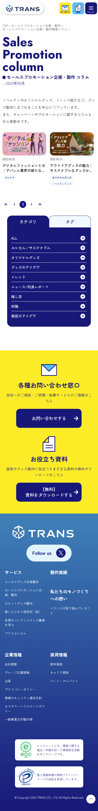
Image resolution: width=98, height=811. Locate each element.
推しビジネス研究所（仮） (23, 611)
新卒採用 (56, 664)
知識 (14, 306)
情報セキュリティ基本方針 (23, 698)
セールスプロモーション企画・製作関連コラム (34, 29)
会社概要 (11, 664)
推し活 (16, 296)
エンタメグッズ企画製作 (22, 582)
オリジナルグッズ (61, 177)
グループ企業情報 (17, 672)
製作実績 (58, 572)
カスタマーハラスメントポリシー (25, 708)
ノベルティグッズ (61, 183)
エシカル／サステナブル (30, 247)
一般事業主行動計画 (19, 719)
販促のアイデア (23, 315)
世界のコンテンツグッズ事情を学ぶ (25, 622)
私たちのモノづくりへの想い (69, 595)
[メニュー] (91, 8)
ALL (14, 238)
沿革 (8, 681)
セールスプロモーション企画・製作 (36, 25)
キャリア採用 (59, 672)
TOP (5, 25)
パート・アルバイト (64, 681)
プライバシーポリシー (20, 689)
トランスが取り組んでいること (70, 610)
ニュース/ (30, 286)
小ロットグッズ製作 (19, 603)
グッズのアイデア (25, 267)
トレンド (9, 177)
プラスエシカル (15, 633)
